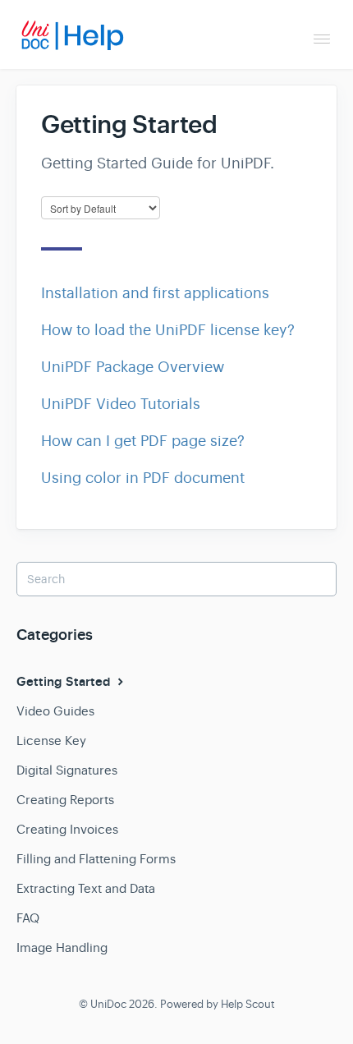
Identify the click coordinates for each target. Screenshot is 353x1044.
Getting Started (65, 682)
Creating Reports (65, 799)
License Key (51, 740)
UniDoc (108, 1004)
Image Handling (62, 947)
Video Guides (55, 711)
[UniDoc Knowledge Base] (78, 35)
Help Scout (248, 1004)
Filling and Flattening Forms (96, 859)
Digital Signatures (66, 770)
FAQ (27, 918)
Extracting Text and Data (85, 888)
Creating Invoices (67, 829)
